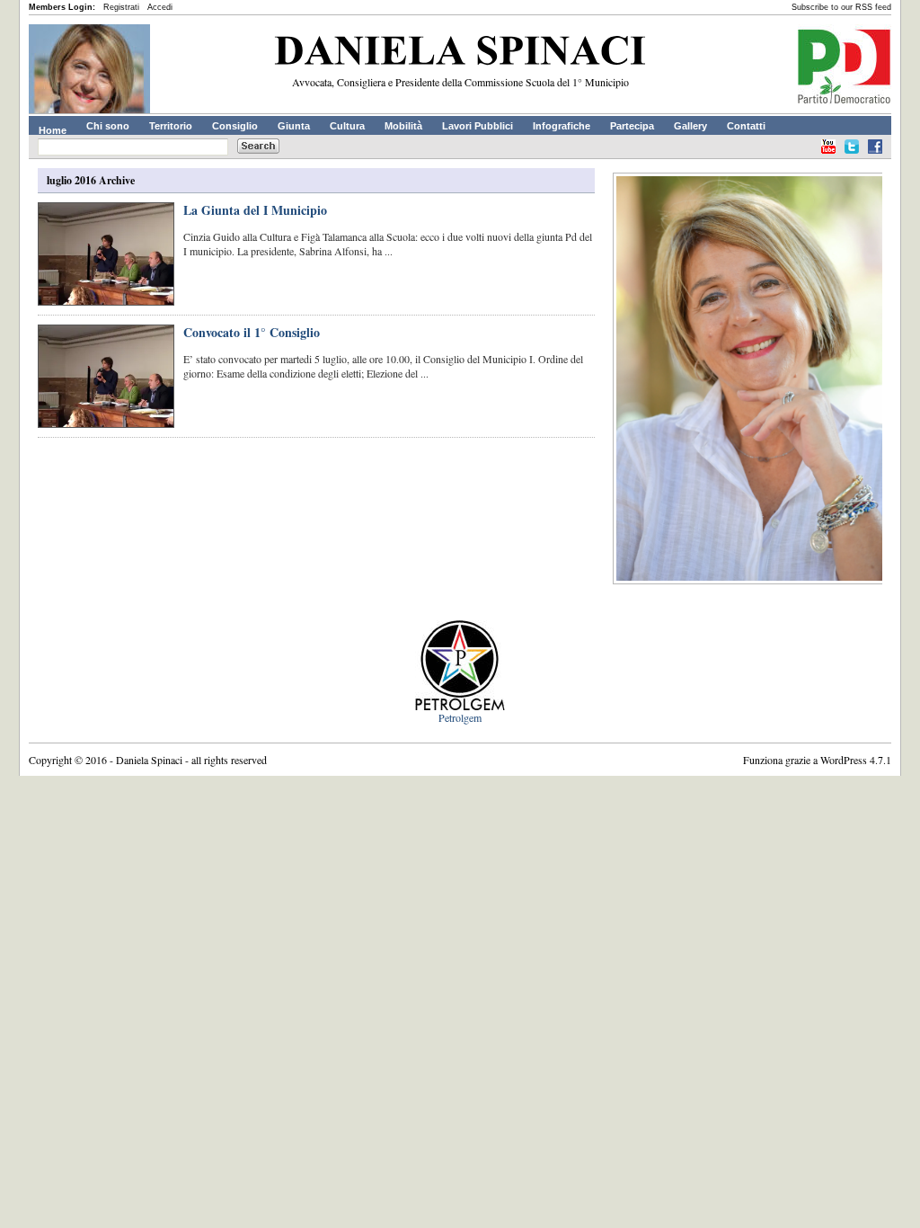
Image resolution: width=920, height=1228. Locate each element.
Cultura (347, 125)
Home (52, 130)
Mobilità (403, 125)
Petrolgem (460, 717)
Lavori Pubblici (477, 125)
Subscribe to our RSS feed (841, 7)
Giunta (294, 125)
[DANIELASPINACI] (460, 54)
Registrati (121, 7)
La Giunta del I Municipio (255, 209)
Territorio (170, 125)
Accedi (159, 7)
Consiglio (235, 125)
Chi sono (107, 125)
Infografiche (561, 125)
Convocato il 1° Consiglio (251, 332)
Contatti (746, 125)
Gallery (690, 125)
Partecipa (632, 125)
